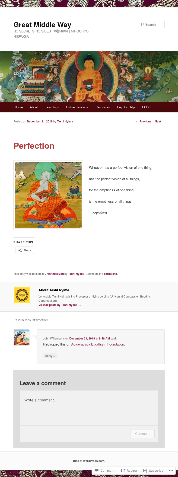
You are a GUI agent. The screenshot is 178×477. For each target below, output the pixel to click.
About (34, 107)
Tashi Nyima (65, 121)
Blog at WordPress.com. (89, 461)
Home (19, 107)
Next (160, 121)
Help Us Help (126, 107)
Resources (102, 107)
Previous (143, 121)
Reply (50, 355)
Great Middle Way (42, 24)
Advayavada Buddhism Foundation (97, 344)
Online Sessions (77, 107)
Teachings (52, 107)
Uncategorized (54, 274)
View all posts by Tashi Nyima (59, 305)
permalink (110, 274)
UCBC (146, 107)
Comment (142, 433)
